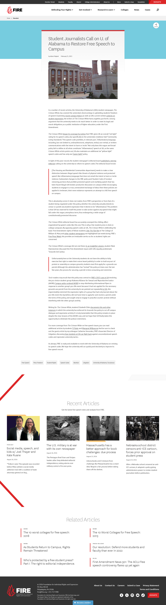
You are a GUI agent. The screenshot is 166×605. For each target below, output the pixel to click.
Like (92, 230)
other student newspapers (74, 233)
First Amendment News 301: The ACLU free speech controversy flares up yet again (119, 563)
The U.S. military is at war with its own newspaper (61, 446)
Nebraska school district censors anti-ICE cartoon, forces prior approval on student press (141, 450)
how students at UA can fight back (78, 334)
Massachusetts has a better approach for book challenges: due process (101, 448)
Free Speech (25, 363)
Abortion (76, 363)
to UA (105, 289)
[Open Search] (158, 10)
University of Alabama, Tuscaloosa (103, 363)
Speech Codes (65, 363)
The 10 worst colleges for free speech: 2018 (46, 534)
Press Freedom (38, 363)
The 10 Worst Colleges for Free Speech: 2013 (117, 534)
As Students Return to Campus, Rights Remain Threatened (46, 548)
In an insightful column (95, 246)
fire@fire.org (42, 592)
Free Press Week (54, 236)
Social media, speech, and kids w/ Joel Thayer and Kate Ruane (23, 451)
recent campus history (73, 116)
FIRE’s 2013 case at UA (100, 277)
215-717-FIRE (54, 592)
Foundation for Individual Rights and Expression (60, 584)
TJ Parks (75, 328)
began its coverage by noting (74, 134)
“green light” (77, 154)
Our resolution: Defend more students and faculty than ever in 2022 (118, 548)
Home (8, 18)
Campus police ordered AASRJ (66, 283)
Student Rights (51, 363)
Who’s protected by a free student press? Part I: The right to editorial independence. (49, 561)
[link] (15, 10)
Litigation (86, 363)
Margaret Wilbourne (90, 328)
